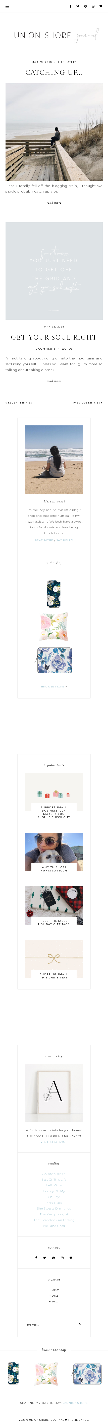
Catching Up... (54, 73)
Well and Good (54, 1226)
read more (54, 203)
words (67, 348)
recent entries (19, 402)
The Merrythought (54, 1214)
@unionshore (76, 1403)
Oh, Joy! (54, 1197)
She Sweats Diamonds (54, 1208)
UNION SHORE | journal (46, 1419)
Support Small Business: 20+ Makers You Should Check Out (54, 812)
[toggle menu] (7, 6)
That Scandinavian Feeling (54, 1220)
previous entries (87, 402)
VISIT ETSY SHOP (54, 1142)
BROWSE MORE (52, 686)
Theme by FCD (78, 1419)
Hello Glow (54, 1185)
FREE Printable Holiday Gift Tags (54, 922)
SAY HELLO (64, 540)
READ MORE (44, 540)
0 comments (46, 348)
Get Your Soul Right (54, 337)
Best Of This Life (54, 1179)
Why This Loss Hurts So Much (53, 869)
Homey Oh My (54, 1191)
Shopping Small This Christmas (54, 976)
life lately (67, 62)
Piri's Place (53, 1202)
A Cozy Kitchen (54, 1174)
